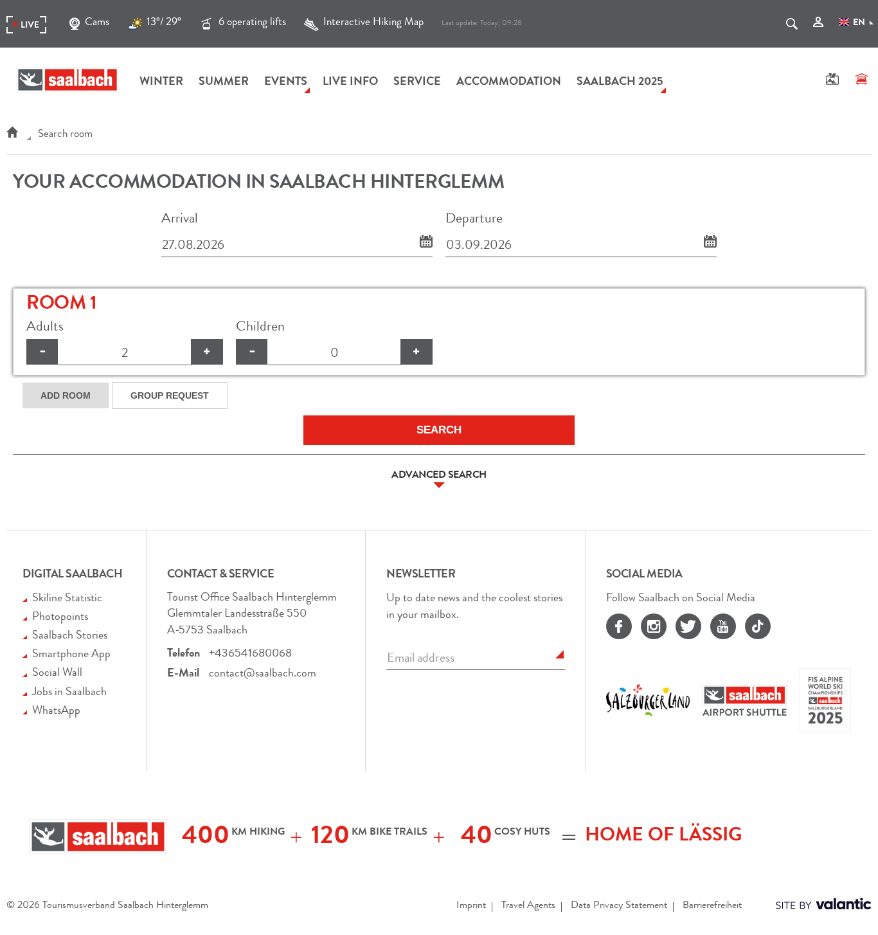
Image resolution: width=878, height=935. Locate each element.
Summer (224, 82)
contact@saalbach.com (262, 674)
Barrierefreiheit (712, 906)
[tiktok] (758, 626)
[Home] (11, 134)
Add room (65, 395)
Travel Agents (528, 906)
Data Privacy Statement (619, 906)
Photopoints (60, 617)
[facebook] (619, 626)
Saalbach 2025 (620, 82)
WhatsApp (56, 711)
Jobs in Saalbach (69, 692)
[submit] (559, 654)
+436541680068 (250, 654)
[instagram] (654, 626)
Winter (161, 82)
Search (439, 430)
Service (417, 82)
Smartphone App (71, 654)
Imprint (471, 906)
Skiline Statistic (67, 598)
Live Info (350, 82)
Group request (169, 395)
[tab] (439, 476)
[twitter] (688, 626)
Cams (97, 22)
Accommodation (508, 82)
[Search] (792, 25)
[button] (439, 476)
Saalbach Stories (69, 636)
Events (285, 82)
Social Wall (57, 673)
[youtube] (723, 626)
